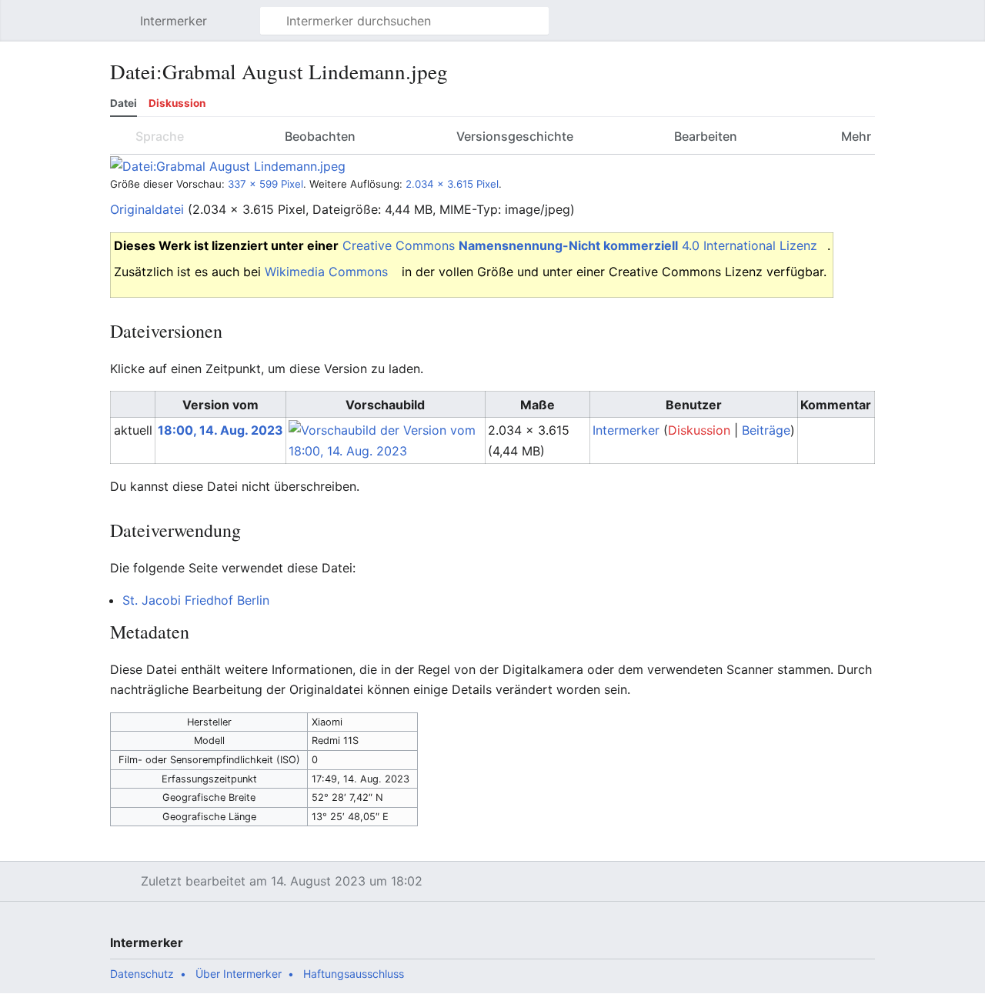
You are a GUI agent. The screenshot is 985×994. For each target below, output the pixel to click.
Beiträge (766, 430)
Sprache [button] (159, 136)
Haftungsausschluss (353, 973)
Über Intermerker (238, 973)
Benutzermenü (871, 28)
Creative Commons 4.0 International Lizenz (579, 245)
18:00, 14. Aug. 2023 (220, 430)
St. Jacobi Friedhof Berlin (195, 600)
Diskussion (177, 103)
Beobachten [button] (320, 136)
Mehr (854, 136)
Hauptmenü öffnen (123, 28)
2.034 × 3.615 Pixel (452, 184)
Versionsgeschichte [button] (514, 136)
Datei (123, 103)
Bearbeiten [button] (705, 136)
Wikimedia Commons (326, 271)
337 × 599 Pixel (265, 184)
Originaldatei (147, 209)
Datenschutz (142, 973)
